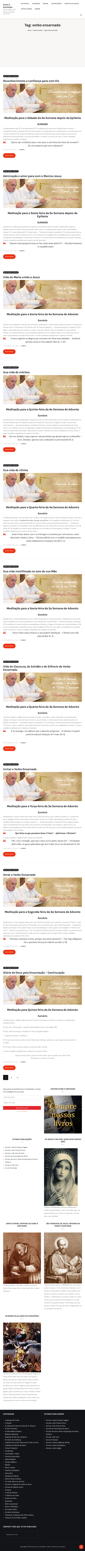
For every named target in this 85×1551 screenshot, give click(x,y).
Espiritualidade (10, 1459)
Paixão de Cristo (11, 1498)
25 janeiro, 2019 (8, 251)
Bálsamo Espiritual (11, 1434)
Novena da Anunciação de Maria (16, 1156)
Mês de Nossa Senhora (13, 1479)
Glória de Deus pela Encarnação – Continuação (33, 972)
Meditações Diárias (11, 76)
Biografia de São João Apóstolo (16, 1437)
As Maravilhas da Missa (13, 1431)
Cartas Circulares (11, 1448)
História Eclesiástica (12, 1470)
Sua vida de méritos (16, 372)
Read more (9, 155)
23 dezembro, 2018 (8, 545)
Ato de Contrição (11, 1168)
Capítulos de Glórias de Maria (15, 1445)
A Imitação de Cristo (12, 1420)
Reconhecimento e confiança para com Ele (31, 81)
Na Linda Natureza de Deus (14, 1481)
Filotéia (7, 1465)
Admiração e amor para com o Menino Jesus (32, 176)
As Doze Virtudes (11, 1429)
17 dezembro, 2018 (8, 946)
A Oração (8, 1423)
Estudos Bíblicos (11, 1462)
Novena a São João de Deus (14, 1153)
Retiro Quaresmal (11, 1504)
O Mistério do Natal (12, 1495)
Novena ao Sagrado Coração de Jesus (18, 1484)
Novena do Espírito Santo (14, 1487)
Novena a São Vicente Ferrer (15, 1150)
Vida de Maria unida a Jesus (21, 277)
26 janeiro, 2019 (8, 149)
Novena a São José (11, 1165)
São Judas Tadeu (11, 1509)
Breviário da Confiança (13, 1440)
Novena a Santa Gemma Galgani (16, 1147)
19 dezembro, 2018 (8, 743)
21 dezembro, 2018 (8, 640)
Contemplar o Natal (12, 1454)
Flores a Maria (10, 1468)
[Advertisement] (42, 46)
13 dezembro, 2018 (8, 1062)
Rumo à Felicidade (11, 1507)
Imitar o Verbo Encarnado (20, 769)
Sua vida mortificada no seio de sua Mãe (30, 571)
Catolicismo (9, 1451)
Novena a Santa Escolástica (55, 1445)
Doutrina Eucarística (12, 1456)
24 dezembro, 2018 (8, 346)
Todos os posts (37, 30)
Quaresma (8, 1501)
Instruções (9, 1473)
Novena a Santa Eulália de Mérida (58, 1442)
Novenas (8, 1490)
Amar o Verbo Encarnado (19, 874)
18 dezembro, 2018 (8, 848)
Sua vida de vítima (15, 470)
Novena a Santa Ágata (53, 1448)
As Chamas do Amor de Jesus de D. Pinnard (20, 1426)
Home (29, 30)
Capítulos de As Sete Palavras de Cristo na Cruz (22, 1442)
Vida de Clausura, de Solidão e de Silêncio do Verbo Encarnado (36, 668)
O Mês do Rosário (11, 1493)
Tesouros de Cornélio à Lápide (16, 1518)
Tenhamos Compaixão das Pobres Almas (19, 1515)
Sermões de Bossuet (12, 1512)
